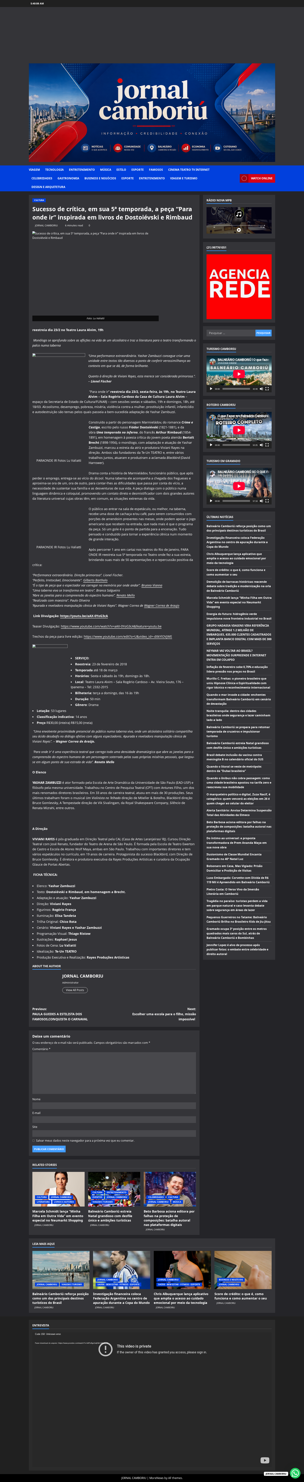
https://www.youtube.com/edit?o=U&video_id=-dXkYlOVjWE (128, 636)
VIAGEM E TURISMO (183, 178)
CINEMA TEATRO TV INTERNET (189, 170)
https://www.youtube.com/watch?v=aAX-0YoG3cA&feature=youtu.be (111, 626)
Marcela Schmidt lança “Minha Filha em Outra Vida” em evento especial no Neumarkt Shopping (57, 1215)
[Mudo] (261, 389)
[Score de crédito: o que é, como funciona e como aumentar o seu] (243, 1270)
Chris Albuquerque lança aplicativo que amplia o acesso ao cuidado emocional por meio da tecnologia (236, 558)
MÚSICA (105, 170)
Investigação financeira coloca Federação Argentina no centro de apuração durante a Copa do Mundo (237, 542)
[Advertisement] (152, 37)
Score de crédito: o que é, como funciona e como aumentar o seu (240, 1296)
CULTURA (39, 200)
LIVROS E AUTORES (64, 1201)
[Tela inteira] (267, 389)
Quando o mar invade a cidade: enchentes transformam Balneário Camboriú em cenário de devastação (239, 699)
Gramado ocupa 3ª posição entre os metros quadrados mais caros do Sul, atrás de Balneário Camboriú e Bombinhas (237, 933)
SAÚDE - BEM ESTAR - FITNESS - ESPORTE (118, 1284)
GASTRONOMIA (68, 178)
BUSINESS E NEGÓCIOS (100, 178)
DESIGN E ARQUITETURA (48, 187)
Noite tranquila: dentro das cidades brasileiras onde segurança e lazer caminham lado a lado (238, 715)
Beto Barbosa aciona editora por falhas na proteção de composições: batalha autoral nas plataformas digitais (169, 1218)
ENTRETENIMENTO (82, 170)
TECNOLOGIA (54, 170)
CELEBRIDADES (41, 178)
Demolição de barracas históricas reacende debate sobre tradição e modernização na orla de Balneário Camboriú (239, 586)
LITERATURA (43, 1201)
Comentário (41, 1049)
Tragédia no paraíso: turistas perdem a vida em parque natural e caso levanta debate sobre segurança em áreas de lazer (237, 905)
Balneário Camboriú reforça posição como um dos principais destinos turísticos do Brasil (60, 1298)
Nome (36, 1099)
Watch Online (262, 178)
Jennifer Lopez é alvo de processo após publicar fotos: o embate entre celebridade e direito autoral (237, 949)
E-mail (36, 1113)
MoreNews (156, 1478)
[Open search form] (236, 178)
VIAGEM (34, 170)
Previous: (60, 1014)
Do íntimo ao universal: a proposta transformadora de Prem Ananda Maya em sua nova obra (237, 842)
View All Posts (75, 990)
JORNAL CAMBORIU (46, 225)
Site (34, 1127)
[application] (239, 374)
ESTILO (121, 170)
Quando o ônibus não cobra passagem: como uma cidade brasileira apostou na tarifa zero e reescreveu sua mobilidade (239, 782)
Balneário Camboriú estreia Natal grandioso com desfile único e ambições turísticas (110, 1215)
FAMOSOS (156, 170)
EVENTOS (97, 1197)
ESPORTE (137, 170)
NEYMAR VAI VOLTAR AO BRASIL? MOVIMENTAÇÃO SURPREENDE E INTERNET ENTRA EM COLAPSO (236, 655)
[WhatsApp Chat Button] (295, 1473)
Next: (164, 1014)
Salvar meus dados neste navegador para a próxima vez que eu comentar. (85, 1140)
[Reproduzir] (211, 389)
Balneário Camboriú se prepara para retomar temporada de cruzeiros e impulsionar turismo (238, 731)
